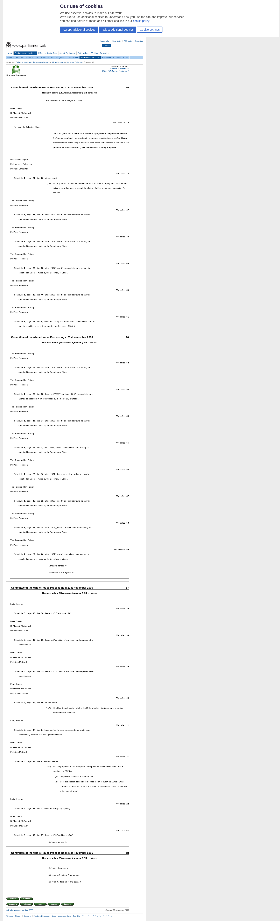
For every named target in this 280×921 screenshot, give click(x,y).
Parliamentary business (25, 53)
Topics (125, 57)
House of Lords (32, 57)
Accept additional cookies (79, 29)
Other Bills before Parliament (115, 71)
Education (104, 53)
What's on (45, 57)
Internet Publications (119, 69)
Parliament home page (24, 62)
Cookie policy (97, 916)
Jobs (54, 916)
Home (9, 53)
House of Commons (15, 57)
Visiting (94, 53)
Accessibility (104, 41)
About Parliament (67, 53)
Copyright (76, 916)
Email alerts (116, 41)
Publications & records (90, 57)
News (118, 57)
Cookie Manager (108, 916)
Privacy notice (86, 916)
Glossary (18, 916)
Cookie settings (150, 29)
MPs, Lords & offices (47, 53)
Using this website (64, 916)
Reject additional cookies (118, 29)
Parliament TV (108, 57)
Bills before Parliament (74, 62)
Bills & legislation (58, 57)
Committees (73, 57)
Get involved (83, 53)
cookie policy (141, 20)
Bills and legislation (58, 62)
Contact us (139, 41)
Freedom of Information (42, 916)
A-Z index (9, 916)
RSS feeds (128, 41)
